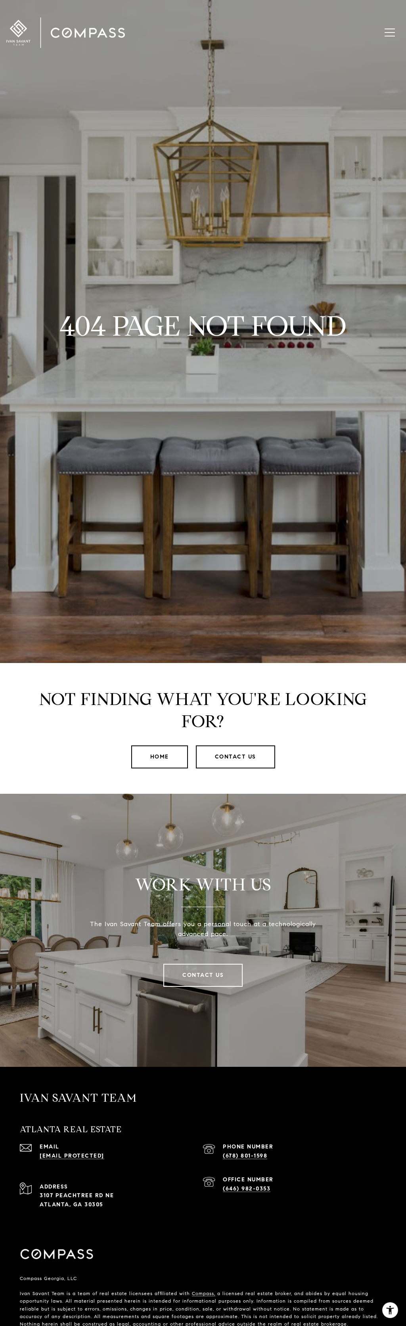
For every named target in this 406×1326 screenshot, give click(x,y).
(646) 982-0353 (246, 1188)
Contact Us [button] (235, 756)
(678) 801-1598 (245, 1155)
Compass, (203, 1293)
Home (159, 756)
